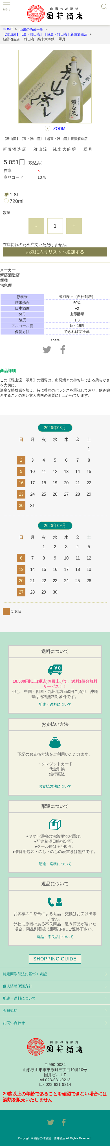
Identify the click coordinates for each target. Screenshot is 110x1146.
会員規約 (10, 1010)
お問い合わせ (14, 1023)
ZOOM (59, 128)
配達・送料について (55, 704)
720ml (16, 201)
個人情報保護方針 (17, 986)
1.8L (14, 194)
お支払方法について (55, 786)
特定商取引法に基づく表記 (25, 974)
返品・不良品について (55, 937)
